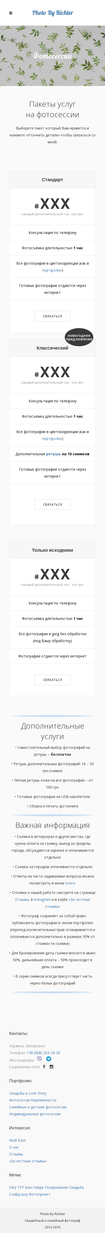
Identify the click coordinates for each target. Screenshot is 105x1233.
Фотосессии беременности (32, 1100)
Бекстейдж (34, 1187)
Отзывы (22, 899)
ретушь (53, 453)
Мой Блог (17, 1140)
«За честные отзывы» (28, 1161)
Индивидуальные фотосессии (35, 1113)
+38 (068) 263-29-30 (43, 1052)
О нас (14, 1147)
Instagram (42, 899)
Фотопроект (39, 1194)
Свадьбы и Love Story (27, 1093)
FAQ (12, 1187)
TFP (20, 1187)
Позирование (56, 1187)
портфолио (52, 270)
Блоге (70, 883)
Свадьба (76, 1187)
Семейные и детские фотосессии (38, 1107)
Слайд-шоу (18, 1194)
